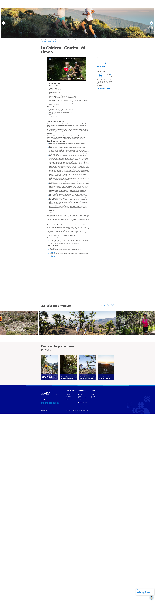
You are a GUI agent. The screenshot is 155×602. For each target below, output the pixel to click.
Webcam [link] (80, 401)
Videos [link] (79, 399)
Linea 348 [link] (53, 256)
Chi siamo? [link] (55, 392)
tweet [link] (112, 39)
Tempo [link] (92, 397)
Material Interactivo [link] (82, 397)
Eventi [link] (92, 394)
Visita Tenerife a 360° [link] (82, 402)
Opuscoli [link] (80, 394)
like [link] (106, 39)
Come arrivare (144, 295)
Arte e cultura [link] (69, 392)
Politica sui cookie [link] (84, 410)
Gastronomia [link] (68, 396)
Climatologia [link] (68, 394)
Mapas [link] (79, 396)
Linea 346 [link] (53, 252)
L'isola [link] (67, 399)
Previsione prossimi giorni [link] (103, 88)
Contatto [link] (55, 394)
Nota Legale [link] (68, 410)
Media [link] (67, 397)
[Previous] (108, 305)
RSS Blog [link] (93, 396)
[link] (42, 39)
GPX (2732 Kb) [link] (102, 63)
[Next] (112, 305)
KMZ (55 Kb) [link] (101, 66)
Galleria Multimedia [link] (82, 392)
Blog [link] (92, 392)
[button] (3, 23)
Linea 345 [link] (53, 250)
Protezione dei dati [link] (75, 410)
